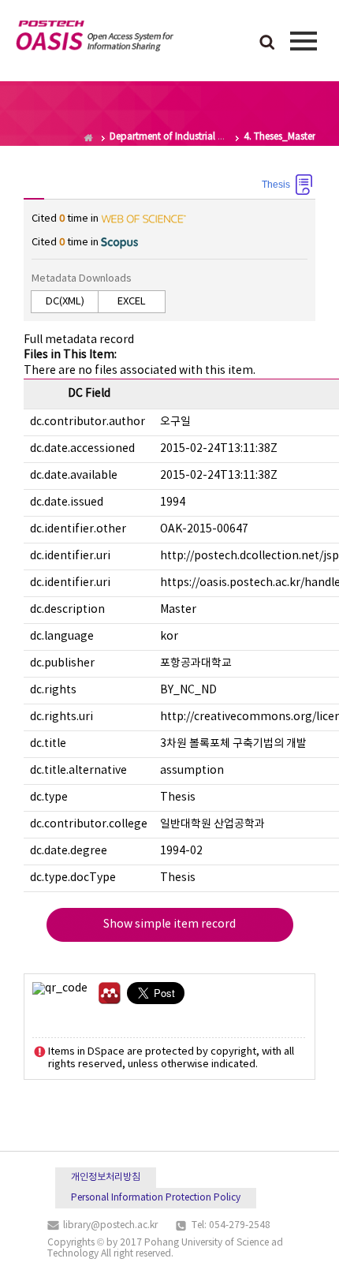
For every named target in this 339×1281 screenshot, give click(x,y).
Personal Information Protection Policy (155, 1198)
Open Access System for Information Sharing (94, 39)
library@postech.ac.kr (110, 1225)
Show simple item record (169, 924)
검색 (267, 43)
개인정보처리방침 (105, 1177)
